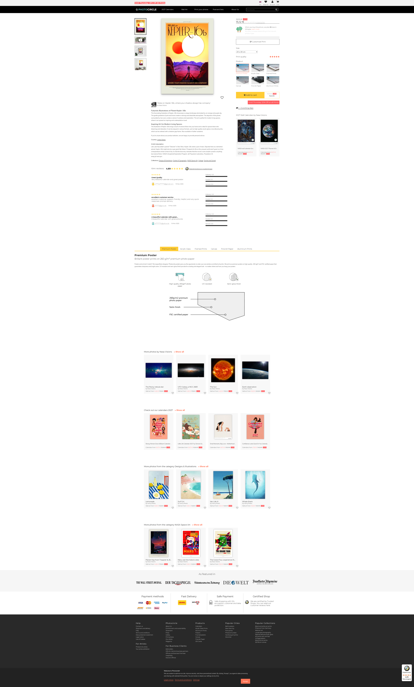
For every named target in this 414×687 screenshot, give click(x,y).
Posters (197, 633)
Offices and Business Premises (175, 653)
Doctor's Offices (171, 657)
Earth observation (249, 387)
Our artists (169, 639)
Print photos (170, 637)
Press (167, 633)
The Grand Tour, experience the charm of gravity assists (223, 560)
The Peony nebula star (155, 387)
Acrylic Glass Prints (201, 628)
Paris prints (229, 630)
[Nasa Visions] (153, 104)
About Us (169, 626)
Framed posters (200, 635)
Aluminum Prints (201, 630)
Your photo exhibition (142, 649)
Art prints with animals (262, 636)
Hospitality (169, 655)
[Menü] (410, 665)
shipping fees (260, 22)
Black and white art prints (263, 626)
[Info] (238, 66)
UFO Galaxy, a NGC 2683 (188, 387)
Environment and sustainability (176, 628)
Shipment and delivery (143, 628)
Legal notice (140, 637)
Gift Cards (198, 641)
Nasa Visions (163, 105)
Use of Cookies (140, 639)
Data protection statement (144, 635)
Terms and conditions (143, 633)
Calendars (198, 626)
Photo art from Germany (263, 628)
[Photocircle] (146, 9)
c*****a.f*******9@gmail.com (164, 184)
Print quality (241, 57)
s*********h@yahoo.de (162, 223)
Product (239, 61)
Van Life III (214, 502)
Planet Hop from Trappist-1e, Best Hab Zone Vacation (159, 560)
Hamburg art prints (231, 635)
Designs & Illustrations (165, 160)
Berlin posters (229, 626)
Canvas (197, 637)
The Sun (213, 387)
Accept (245, 681)
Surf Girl (181, 502)
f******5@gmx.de (160, 205)
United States (161, 139)
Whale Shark (247, 502)
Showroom (169, 630)
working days (245, 108)
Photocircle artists (141, 647)
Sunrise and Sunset (210, 160)
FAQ (137, 630)
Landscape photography (263, 632)
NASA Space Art (192, 160)
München (228, 637)
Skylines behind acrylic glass (264, 634)
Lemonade (150, 502)
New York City (229, 628)
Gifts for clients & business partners (177, 651)
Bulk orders (169, 649)
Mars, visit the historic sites (188, 560)
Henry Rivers (151, 503)
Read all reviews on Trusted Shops (200, 169)
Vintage (200, 160)
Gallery (168, 635)
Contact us (139, 626)
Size (237, 48)
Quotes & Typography (180, 160)
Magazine (169, 641)
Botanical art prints (261, 640)
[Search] (276, 9)
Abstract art (259, 630)
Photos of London (231, 633)
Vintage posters (260, 638)
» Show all (179, 352)
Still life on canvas (260, 642)
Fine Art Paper (200, 639)
